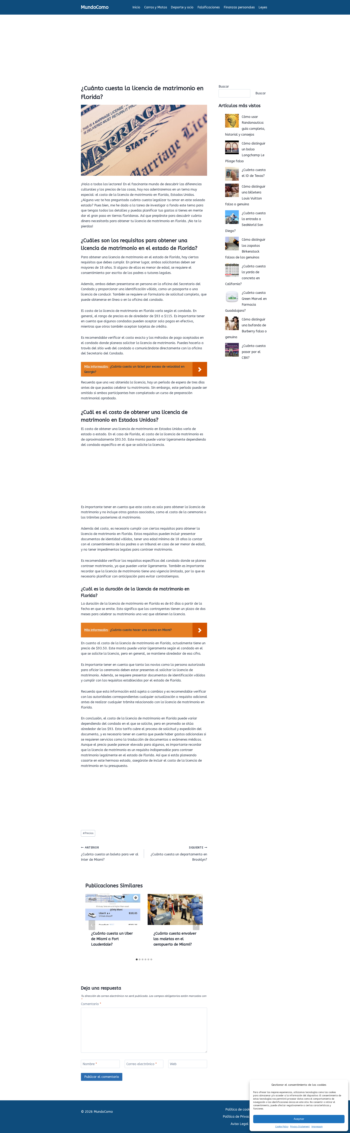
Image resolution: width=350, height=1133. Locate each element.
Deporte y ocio (182, 7)
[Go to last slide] (92, 925)
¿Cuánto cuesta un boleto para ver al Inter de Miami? (109, 854)
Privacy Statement (300, 1126)
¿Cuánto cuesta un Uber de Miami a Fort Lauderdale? (112, 938)
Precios (88, 833)
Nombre (90, 1064)
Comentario (91, 1004)
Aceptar (299, 1119)
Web (173, 1064)
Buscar (224, 87)
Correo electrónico (141, 1064)
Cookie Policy (281, 1126)
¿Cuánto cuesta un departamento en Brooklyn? (179, 854)
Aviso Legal (239, 1124)
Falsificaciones (208, 7)
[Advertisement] (175, 42)
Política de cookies (239, 1109)
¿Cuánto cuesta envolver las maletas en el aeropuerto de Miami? (174, 938)
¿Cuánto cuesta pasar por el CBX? (254, 352)
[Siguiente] (196, 925)
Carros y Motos (155, 7)
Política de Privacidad (239, 1117)
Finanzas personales (239, 7)
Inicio (136, 7)
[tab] (137, 959)
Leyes (262, 7)
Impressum (317, 1126)
